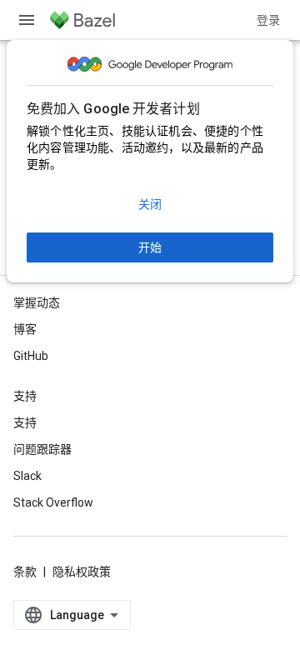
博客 (25, 329)
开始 (150, 247)
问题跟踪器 (42, 449)
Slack (27, 475)
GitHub (30, 355)
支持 (25, 422)
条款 (25, 571)
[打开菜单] (26, 20)
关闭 (150, 204)
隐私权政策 (81, 571)
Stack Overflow (53, 502)
